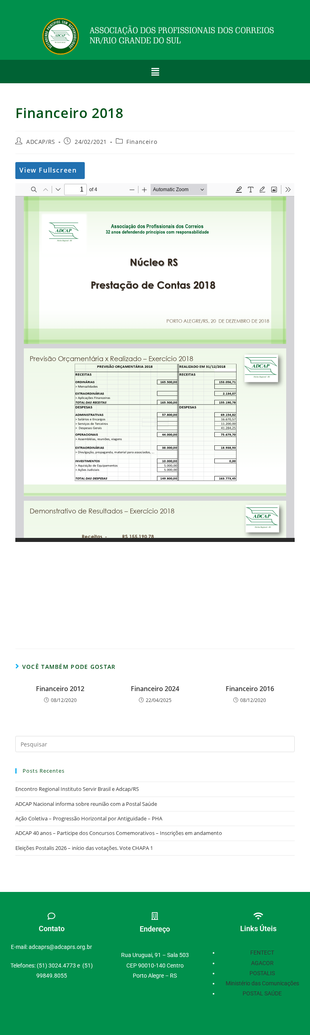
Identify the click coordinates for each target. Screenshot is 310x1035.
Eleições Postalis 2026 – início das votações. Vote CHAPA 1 (84, 848)
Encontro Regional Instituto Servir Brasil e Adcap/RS (77, 789)
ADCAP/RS (40, 141)
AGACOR (262, 963)
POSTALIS (262, 973)
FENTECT (262, 952)
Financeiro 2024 (155, 688)
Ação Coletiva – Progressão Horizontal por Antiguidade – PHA (88, 818)
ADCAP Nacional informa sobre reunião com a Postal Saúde (86, 803)
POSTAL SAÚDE (262, 993)
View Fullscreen (48, 170)
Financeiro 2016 (250, 688)
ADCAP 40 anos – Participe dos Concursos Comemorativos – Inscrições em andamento (118, 833)
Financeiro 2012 (60, 688)
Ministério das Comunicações (262, 983)
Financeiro (141, 141)
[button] (155, 71)
